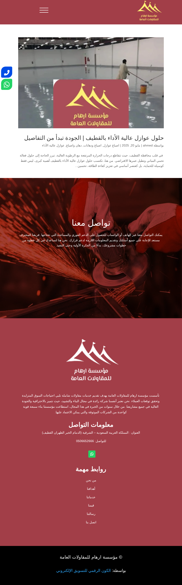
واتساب (54, 269)
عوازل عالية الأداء (53, 145)
